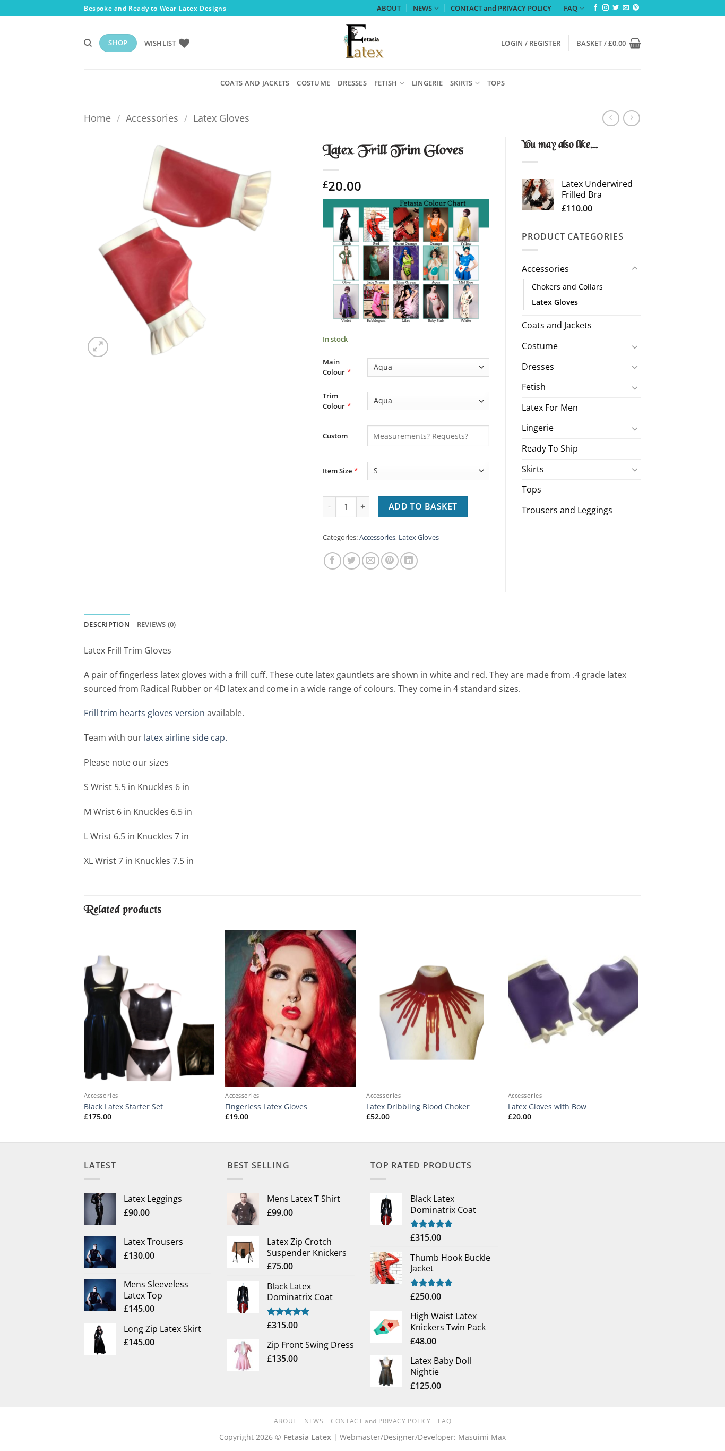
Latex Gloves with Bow (547, 1106)
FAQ (570, 8)
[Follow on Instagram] (605, 8)
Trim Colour (334, 401)
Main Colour (334, 367)
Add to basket (423, 506)
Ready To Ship (550, 448)
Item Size (337, 471)
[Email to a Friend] (370, 561)
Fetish (386, 83)
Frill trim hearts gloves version (144, 713)
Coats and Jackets (254, 83)
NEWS (422, 8)
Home (97, 117)
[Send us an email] (626, 8)
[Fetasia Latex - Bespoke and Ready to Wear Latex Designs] (362, 42)
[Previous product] (631, 118)
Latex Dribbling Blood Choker (418, 1106)
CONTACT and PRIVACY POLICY (501, 8)
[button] (530, 43)
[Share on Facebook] (332, 561)
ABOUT (389, 8)
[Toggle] (634, 268)
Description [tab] (107, 624)
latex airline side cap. (185, 737)
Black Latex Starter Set (123, 1106)
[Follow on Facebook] (595, 8)
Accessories (152, 117)
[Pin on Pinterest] (390, 561)
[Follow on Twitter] (615, 8)
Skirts (461, 83)
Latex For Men (550, 407)
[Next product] (610, 118)
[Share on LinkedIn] (409, 561)
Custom (335, 435)
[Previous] (84, 1035)
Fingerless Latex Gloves (266, 1106)
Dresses (352, 83)
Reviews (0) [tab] (156, 624)
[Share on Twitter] (351, 561)
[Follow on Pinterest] (636, 8)
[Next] (638, 1035)
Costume (313, 83)
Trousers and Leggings (567, 510)
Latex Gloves (221, 117)
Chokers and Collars (567, 287)
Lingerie (427, 83)
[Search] (88, 43)
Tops (496, 83)
